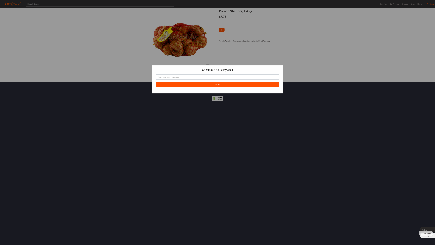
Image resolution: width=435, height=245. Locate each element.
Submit (217, 84)
